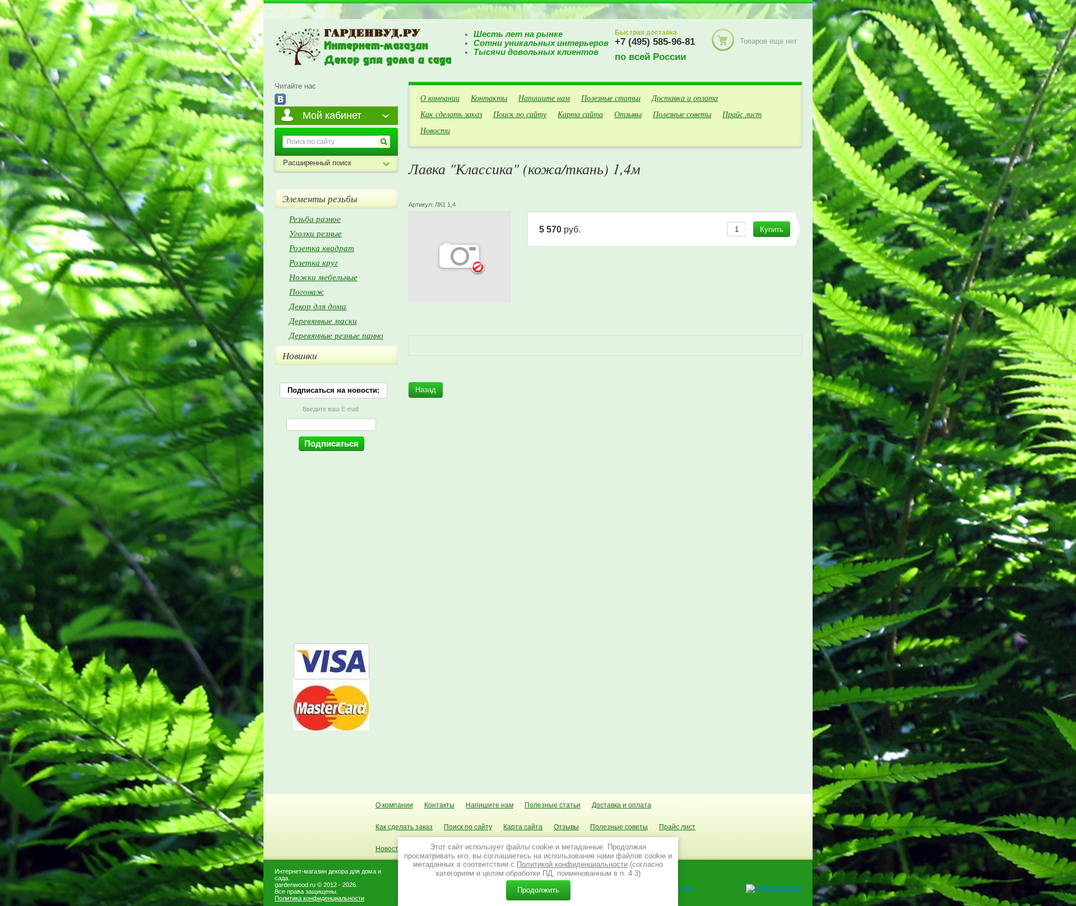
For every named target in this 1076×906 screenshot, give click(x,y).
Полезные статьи (611, 97)
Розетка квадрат (321, 247)
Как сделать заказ (451, 114)
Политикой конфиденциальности (572, 864)
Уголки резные (315, 233)
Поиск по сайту (519, 114)
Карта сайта (580, 114)
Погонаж (306, 291)
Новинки (299, 355)
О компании (440, 97)
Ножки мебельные (323, 276)
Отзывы (628, 114)
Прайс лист (742, 114)
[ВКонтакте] (280, 100)
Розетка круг (313, 262)
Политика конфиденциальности (319, 898)
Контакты (489, 97)
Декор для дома (317, 306)
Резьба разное (315, 218)
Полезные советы (682, 114)
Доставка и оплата (685, 97)
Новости (435, 130)
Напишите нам (544, 97)
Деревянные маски (323, 320)
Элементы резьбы (320, 198)
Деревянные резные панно (336, 335)
